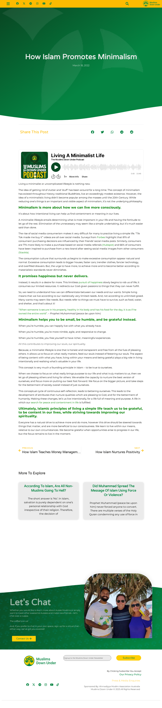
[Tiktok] (50, 3)
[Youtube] (44, 3)
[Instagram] (37, 3)
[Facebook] (17, 3)
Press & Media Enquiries (126, 680)
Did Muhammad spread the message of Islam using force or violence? (113, 490)
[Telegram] (30, 3)
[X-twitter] (24, 3)
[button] (8, 4)
